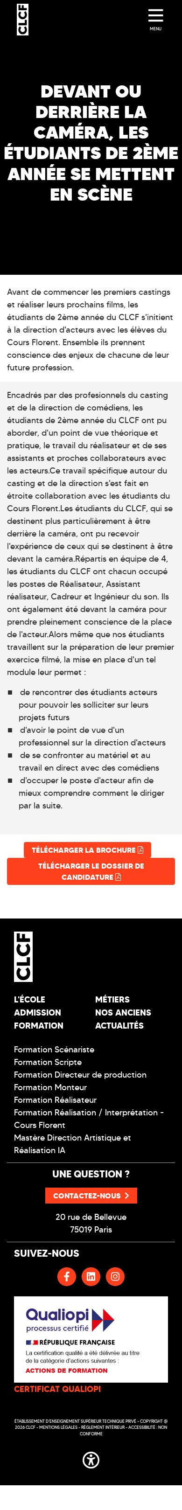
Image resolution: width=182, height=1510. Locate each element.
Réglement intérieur (103, 1427)
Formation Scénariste (54, 1049)
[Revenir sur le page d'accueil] (49, 957)
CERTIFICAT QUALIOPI (57, 1389)
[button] (91, 1459)
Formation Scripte (48, 1062)
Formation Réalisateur (55, 1100)
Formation (38, 1025)
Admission (37, 1012)
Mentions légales (58, 1427)
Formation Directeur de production (80, 1075)
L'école (29, 999)
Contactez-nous (87, 1195)
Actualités (119, 1025)
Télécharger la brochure (85, 850)
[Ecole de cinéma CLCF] (22, 19)
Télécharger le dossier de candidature (91, 871)
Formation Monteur (50, 1087)
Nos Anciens (123, 1012)
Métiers (112, 999)
